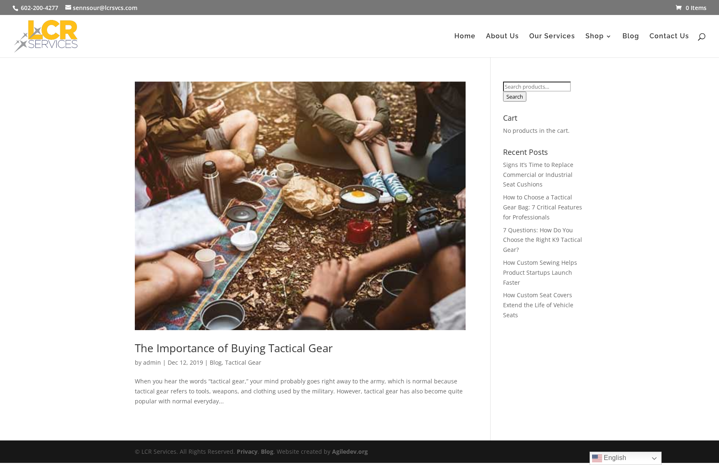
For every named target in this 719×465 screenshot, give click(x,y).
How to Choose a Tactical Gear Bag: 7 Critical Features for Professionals (542, 207)
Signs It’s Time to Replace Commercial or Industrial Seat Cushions (538, 175)
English (614, 457)
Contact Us (669, 36)
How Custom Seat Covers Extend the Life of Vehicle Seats (538, 305)
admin (152, 362)
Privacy (247, 451)
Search (514, 96)
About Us (502, 36)
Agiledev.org (350, 451)
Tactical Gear (243, 362)
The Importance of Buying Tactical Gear (234, 348)
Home (465, 36)
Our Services (552, 36)
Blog (630, 36)
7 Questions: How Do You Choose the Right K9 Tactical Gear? (542, 240)
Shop (594, 36)
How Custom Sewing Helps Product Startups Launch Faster (540, 272)
